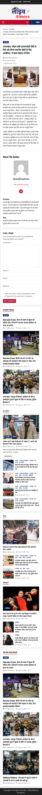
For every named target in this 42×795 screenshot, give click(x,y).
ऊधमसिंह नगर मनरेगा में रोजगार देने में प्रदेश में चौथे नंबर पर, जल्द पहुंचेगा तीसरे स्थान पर (8, 573)
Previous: (21, 206)
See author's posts (21, 184)
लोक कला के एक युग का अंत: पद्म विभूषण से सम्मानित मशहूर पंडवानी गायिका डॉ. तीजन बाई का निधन (19, 614)
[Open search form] (27, 22)
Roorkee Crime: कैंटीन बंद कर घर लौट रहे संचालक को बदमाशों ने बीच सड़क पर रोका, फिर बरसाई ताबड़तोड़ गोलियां (19, 361)
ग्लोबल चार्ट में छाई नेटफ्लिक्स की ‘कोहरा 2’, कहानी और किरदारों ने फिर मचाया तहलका (20, 442)
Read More (8, 456)
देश (35, 460)
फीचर (10, 541)
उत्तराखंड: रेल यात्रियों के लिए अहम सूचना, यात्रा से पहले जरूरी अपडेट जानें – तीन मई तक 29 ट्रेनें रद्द (8, 503)
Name (6, 271)
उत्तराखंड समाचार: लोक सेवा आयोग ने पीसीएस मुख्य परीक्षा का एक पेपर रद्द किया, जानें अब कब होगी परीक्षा (8, 560)
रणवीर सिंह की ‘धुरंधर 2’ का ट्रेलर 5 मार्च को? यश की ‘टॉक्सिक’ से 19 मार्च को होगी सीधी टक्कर (8, 639)
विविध (20, 475)
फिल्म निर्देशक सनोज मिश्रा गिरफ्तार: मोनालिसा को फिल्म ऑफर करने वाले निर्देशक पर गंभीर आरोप (8, 478)
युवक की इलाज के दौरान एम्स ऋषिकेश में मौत (8, 490)
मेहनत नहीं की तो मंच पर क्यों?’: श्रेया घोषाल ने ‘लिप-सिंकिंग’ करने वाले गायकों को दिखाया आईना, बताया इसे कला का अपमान (8, 627)
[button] (3, 22)
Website (6, 286)
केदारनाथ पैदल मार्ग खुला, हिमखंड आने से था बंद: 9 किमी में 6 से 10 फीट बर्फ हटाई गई (8, 465)
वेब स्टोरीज (7, 436)
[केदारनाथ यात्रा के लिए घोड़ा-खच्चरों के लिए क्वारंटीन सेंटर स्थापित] (21, 532)
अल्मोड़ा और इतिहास (24, 460)
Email (5, 278)
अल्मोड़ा (17, 460)
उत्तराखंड (6, 42)
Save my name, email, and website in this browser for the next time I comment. (20, 295)
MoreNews (32, 790)
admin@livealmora (11, 58)
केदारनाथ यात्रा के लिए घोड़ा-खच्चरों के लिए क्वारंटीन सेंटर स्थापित (19, 548)
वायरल (16, 462)
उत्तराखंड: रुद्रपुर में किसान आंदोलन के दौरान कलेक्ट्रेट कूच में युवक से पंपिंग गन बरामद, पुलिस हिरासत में (19, 399)
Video (38, 22)
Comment (7, 242)
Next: (20, 220)
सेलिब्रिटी (14, 436)
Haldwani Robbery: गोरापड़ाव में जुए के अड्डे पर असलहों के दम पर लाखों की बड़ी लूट (20, 779)
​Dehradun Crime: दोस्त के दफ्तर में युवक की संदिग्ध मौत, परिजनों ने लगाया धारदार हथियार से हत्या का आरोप (19, 322)
